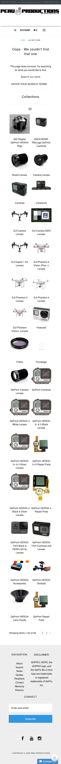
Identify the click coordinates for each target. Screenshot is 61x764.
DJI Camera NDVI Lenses (41, 232)
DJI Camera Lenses (19, 232)
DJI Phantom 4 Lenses (41, 299)
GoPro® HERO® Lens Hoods (20, 618)
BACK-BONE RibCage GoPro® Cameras (41, 142)
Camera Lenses (41, 175)
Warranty (19, 686)
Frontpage (41, 362)
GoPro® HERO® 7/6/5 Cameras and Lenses (41, 546)
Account (25, 30)
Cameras (19, 203)
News (19, 671)
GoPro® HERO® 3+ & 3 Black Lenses (41, 424)
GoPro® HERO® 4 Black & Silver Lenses (20, 511)
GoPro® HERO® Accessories (20, 581)
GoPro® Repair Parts (41, 618)
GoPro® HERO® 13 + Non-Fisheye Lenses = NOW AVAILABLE (30, 2)
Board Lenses (19, 175)
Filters (19, 362)
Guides (19, 675)
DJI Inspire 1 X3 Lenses (19, 263)
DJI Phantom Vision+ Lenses (20, 329)
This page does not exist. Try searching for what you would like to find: (30, 68)
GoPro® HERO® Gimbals (41, 581)
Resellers (19, 678)
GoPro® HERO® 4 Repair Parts (41, 509)
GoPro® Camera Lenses (19, 391)
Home (23, 40)
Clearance (41, 203)
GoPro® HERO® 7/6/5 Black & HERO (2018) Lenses (20, 547)
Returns (19, 690)
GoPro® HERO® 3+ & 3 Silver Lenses (20, 464)
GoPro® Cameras (41, 389)
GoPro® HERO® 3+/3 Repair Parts (41, 462)
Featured (41, 327)
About (19, 663)
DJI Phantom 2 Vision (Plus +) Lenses (41, 265)
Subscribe (30, 719)
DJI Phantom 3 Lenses (19, 299)
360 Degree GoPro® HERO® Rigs (20, 142)
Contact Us (49, 761)
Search (19, 667)
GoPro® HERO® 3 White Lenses (20, 422)
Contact (19, 682)
